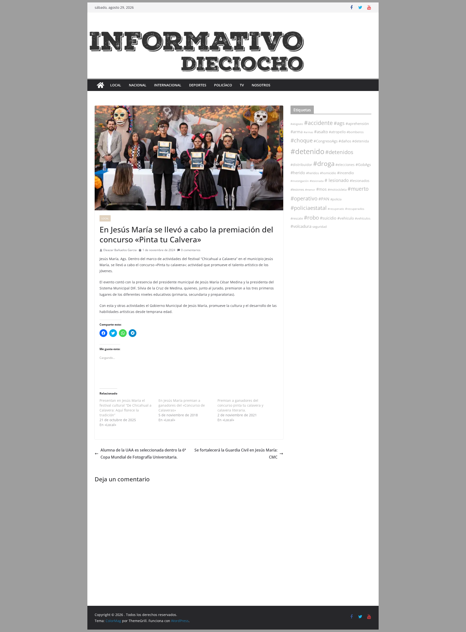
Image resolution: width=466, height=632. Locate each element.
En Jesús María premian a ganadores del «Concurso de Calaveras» (181, 405)
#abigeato (297, 124)
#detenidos (339, 152)
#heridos (312, 173)
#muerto (358, 188)
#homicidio (328, 173)
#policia (335, 199)
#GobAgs (363, 164)
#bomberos (355, 132)
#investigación (300, 181)
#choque (302, 140)
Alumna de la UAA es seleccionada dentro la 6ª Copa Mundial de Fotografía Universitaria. (143, 453)
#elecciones (345, 164)
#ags (339, 123)
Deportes (197, 85)
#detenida (360, 141)
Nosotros (261, 85)
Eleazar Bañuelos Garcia (120, 250)
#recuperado (336, 209)
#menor (310, 189)
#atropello (337, 132)
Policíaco (223, 85)
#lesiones (297, 189)
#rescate (297, 218)
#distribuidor (301, 164)
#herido (298, 172)
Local (115, 85)
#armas (308, 132)
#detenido (307, 151)
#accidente (318, 123)
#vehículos (362, 218)
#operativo (304, 198)
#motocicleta (337, 189)
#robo (311, 217)
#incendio (345, 172)
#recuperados (354, 209)
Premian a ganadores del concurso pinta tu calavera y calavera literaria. (240, 405)
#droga (323, 163)
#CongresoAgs (326, 141)
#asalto (321, 131)
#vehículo (345, 218)
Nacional (137, 85)
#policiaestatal (309, 207)
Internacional (167, 85)
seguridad (319, 226)
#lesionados (359, 181)
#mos (321, 189)
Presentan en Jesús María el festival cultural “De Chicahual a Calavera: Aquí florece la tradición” (125, 407)
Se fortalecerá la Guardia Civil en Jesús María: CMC (235, 453)
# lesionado (337, 180)
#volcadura (301, 226)
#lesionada (317, 181)
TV (242, 85)
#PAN (323, 199)
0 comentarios (190, 250)
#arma (297, 131)
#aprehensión (357, 123)
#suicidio (328, 218)
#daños (345, 141)
